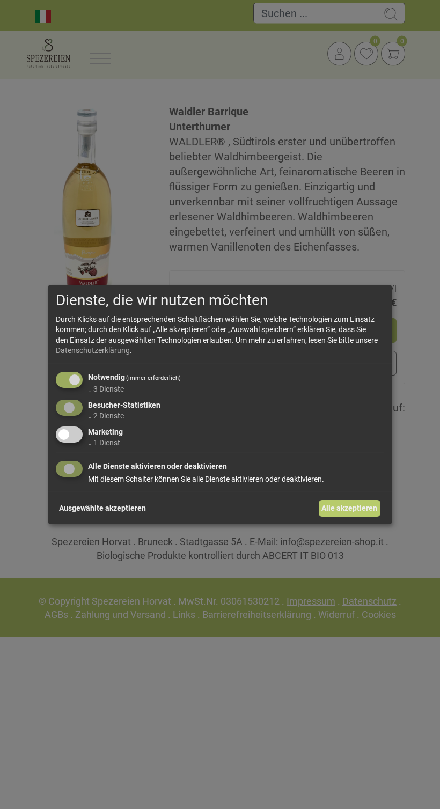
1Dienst (104, 442)
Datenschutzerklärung (93, 350)
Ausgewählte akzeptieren (102, 508)
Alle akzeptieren (349, 508)
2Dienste (106, 415)
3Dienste (106, 389)
